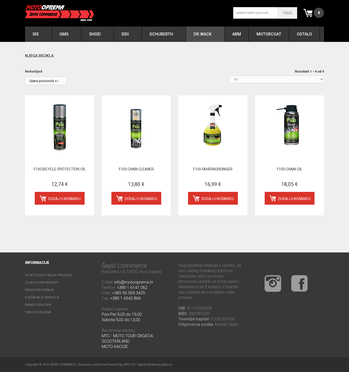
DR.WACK (203, 34)
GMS (64, 34)
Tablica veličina (38, 312)
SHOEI (95, 34)
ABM (236, 34)
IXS (36, 34)
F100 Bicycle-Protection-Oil (60, 169)
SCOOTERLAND (116, 341)
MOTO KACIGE (115, 346)
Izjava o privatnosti (41, 282)
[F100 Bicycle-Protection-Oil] (59, 127)
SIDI (125, 34)
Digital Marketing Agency (154, 364)
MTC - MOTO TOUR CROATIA (127, 335)
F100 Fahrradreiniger (212, 169)
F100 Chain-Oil (289, 169)
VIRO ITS (129, 364)
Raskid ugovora (38, 305)
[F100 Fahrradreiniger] (212, 127)
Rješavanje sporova (42, 297)
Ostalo (304, 34)
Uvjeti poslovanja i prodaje (48, 275)
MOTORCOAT (269, 34)
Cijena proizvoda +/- (44, 81)
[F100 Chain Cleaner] (136, 127)
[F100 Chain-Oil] (289, 127)
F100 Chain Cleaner (136, 169)
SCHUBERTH (161, 34)
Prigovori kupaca (39, 290)
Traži (287, 13)
